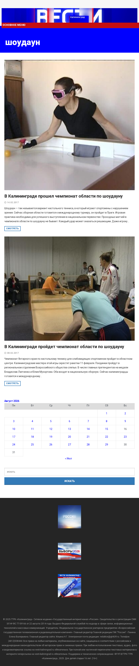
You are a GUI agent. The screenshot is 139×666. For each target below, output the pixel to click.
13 (69, 429)
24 (13, 444)
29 (106, 444)
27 (69, 444)
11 (32, 429)
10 (13, 429)
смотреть (12, 228)
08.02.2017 (13, 353)
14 (88, 429)
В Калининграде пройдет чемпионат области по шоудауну (64, 346)
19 (50, 436)
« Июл (68, 458)
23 (125, 436)
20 (69, 436)
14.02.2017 (13, 202)
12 (50, 429)
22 (106, 436)
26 (50, 444)
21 (88, 436)
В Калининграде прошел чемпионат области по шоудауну (63, 196)
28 (88, 444)
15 (106, 429)
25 (32, 444)
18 (32, 436)
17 (13, 436)
